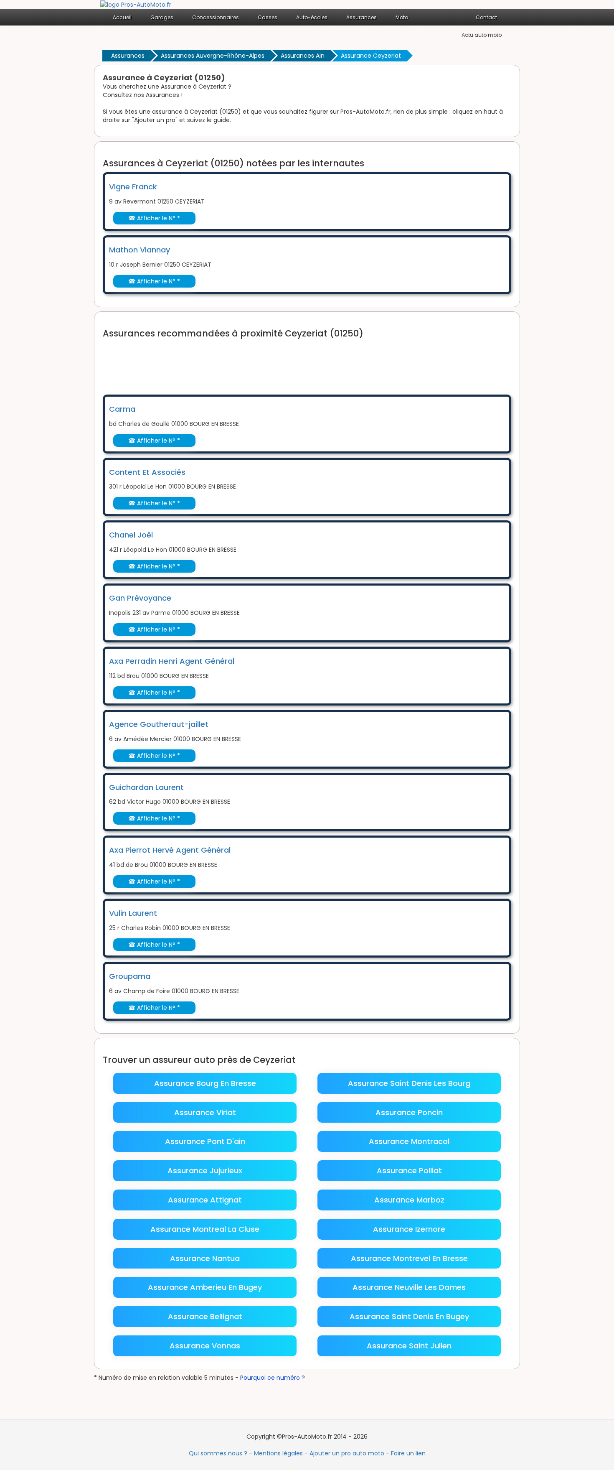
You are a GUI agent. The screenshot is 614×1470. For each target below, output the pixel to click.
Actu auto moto (481, 34)
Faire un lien (408, 1453)
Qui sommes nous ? (218, 1453)
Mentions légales (278, 1453)
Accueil (122, 17)
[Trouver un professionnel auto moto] (135, 4)
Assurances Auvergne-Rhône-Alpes (212, 55)
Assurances (128, 55)
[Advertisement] (255, 361)
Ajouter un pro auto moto (347, 1453)
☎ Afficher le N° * (154, 218)
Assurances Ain (303, 55)
